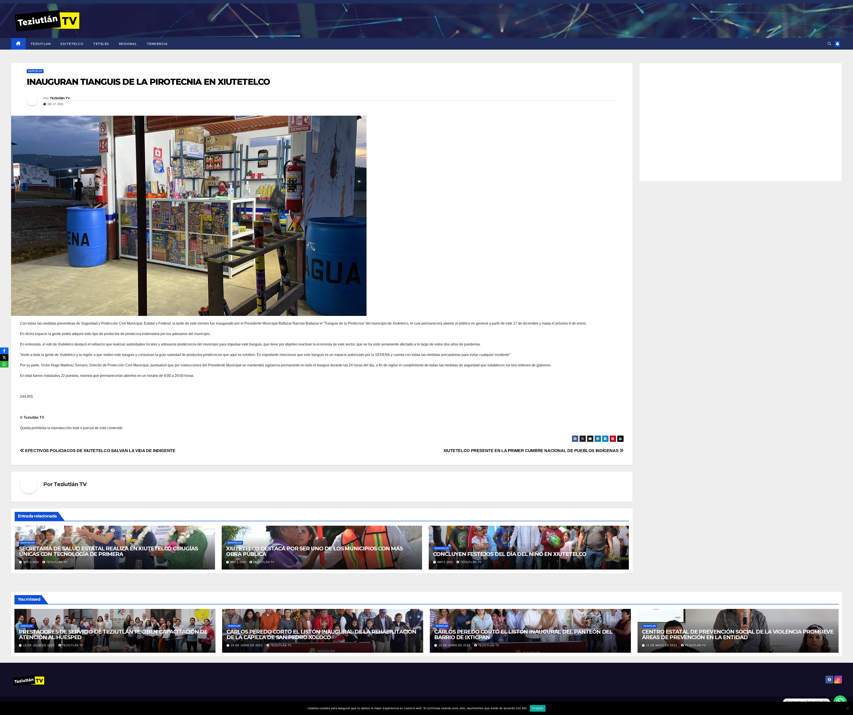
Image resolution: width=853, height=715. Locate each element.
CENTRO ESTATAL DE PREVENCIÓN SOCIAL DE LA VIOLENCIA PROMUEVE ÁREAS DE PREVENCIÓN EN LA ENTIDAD (737, 634)
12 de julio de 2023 (39, 645)
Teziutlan (40, 44)
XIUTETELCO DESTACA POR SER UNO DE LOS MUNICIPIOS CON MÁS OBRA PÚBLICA (314, 551)
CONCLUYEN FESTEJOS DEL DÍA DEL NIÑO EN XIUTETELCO (509, 554)
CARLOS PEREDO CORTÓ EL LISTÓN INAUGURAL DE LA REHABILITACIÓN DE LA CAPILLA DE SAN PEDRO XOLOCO (321, 634)
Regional (128, 44)
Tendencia (157, 44)
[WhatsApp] (4, 364)
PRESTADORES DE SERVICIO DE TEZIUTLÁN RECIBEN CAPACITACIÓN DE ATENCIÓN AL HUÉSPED (113, 634)
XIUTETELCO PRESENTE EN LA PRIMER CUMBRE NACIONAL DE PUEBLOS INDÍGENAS (531, 450)
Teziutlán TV (60, 98)
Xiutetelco (71, 44)
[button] (829, 44)
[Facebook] (4, 350)
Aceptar (537, 708)
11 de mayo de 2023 (662, 645)
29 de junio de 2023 (247, 645)
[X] (4, 357)
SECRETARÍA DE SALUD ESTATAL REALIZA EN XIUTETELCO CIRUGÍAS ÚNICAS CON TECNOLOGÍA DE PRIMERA (108, 551)
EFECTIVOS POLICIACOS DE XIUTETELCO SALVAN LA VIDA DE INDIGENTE (99, 450)
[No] (847, 708)
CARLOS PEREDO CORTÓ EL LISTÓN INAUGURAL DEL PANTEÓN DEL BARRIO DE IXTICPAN (523, 634)
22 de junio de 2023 (454, 645)
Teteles (101, 44)
